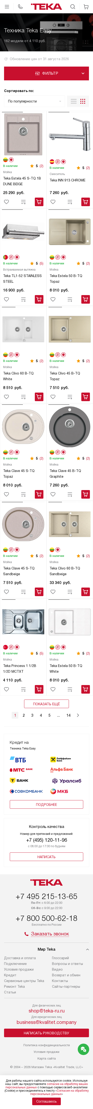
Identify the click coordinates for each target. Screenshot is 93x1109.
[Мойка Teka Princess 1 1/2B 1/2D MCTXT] (23, 622)
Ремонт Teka (14, 986)
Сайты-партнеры (66, 986)
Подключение (15, 964)
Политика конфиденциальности (46, 1045)
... (58, 715)
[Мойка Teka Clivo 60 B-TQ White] (23, 330)
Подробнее (46, 805)
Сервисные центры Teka (24, 981)
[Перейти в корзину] (86, 7)
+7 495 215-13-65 (47, 896)
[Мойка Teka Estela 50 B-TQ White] (69, 622)
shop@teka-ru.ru (47, 1010)
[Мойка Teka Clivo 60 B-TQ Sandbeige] (69, 525)
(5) (41, 263)
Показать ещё (46, 704)
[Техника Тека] (46, 6)
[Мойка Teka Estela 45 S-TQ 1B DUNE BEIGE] (23, 135)
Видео (57, 969)
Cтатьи (10, 992)
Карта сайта (46, 1058)
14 (68, 715)
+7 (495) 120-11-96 (46, 840)
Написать (46, 857)
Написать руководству (46, 1033)
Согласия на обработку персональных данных (59, 1092)
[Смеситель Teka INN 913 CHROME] (69, 135)
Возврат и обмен (66, 975)
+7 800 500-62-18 (47, 918)
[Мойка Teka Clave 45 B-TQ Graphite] (69, 427)
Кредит (10, 975)
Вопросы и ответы (67, 964)
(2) (41, 166)
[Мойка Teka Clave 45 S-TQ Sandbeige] (23, 525)
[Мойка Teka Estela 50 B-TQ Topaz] (69, 232)
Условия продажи (19, 969)
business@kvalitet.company (47, 1022)
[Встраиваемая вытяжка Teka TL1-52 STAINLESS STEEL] (23, 232)
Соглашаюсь (46, 1101)
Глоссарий (60, 958)
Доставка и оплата (20, 958)
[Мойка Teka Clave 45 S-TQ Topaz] (23, 427)
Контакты (60, 981)
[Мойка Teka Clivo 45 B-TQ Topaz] (69, 330)
